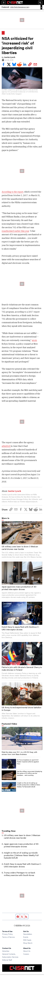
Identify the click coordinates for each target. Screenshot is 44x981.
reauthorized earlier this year (15, 231)
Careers (26, 954)
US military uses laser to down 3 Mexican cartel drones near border (20, 547)
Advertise (5, 951)
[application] (22, 738)
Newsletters (27, 934)
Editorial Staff (7, 960)
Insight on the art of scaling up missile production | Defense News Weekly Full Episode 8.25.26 (28, 785)
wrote (34, 340)
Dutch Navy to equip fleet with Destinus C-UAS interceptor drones (20, 628)
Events (25, 937)
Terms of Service (8, 937)
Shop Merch (27, 943)
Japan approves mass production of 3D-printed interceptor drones (19, 588)
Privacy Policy (7, 934)
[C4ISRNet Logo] (15, 2)
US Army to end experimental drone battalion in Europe (21, 708)
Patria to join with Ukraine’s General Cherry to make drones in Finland (22, 668)
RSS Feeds (27, 940)
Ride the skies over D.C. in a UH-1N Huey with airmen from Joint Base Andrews (19, 753)
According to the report (12, 192)
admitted (6, 446)
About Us (26, 951)
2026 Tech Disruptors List (19, 7)
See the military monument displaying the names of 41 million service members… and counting (29, 773)
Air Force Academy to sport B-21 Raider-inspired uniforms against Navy (28, 762)
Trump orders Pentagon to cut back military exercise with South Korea (19, 874)
